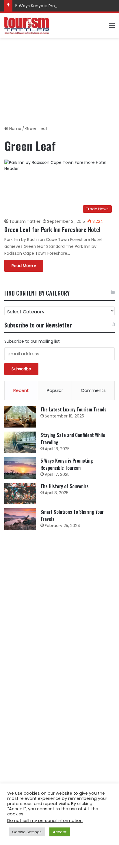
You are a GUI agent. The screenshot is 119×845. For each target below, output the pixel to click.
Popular (55, 390)
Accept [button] (59, 832)
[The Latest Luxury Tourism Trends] (20, 417)
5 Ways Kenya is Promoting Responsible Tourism (63, 6)
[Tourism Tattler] (26, 25)
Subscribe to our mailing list (32, 341)
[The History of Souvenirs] (20, 493)
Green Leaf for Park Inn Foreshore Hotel (52, 229)
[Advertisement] (59, 80)
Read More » (24, 266)
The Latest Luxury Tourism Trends (73, 409)
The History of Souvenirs (64, 486)
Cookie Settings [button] (27, 832)
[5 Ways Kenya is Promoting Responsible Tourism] (20, 468)
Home (14, 128)
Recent (21, 390)
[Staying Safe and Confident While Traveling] (20, 442)
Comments (93, 390)
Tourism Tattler (24, 221)
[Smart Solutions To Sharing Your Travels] (20, 519)
